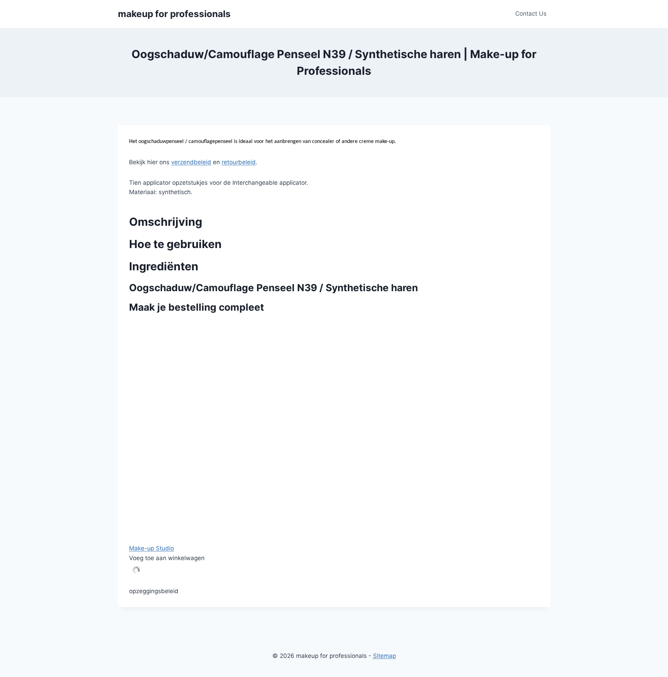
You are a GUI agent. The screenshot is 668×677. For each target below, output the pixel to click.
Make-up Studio (151, 548)
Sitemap (384, 655)
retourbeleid (239, 162)
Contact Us (531, 13)
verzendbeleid (191, 162)
